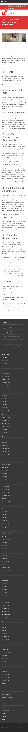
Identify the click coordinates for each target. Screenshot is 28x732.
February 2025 (5, 410)
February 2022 (5, 523)
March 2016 (5, 690)
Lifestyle (4, 707)
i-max (17, 727)
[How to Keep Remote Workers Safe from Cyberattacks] (14, 37)
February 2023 (5, 486)
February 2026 (5, 373)
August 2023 (5, 467)
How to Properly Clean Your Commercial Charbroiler (14, 274)
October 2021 (5, 536)
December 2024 (6, 417)
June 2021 (4, 548)
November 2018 (6, 646)
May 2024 (4, 439)
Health (4, 704)
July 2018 (4, 658)
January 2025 (5, 414)
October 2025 (5, 385)
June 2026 (4, 363)
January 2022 (5, 527)
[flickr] (14, 6)
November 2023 (6, 458)
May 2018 (4, 665)
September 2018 (6, 652)
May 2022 (4, 514)
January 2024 (5, 451)
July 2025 (4, 395)
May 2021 (4, 552)
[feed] (16, 6)
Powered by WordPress (7, 727)
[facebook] (9, 6)
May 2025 (4, 401)
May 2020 (4, 589)
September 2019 (6, 614)
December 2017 (6, 680)
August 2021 (5, 542)
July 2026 (4, 360)
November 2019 (6, 608)
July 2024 (4, 432)
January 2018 (5, 677)
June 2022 (4, 511)
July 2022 (4, 508)
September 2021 (6, 539)
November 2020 (6, 570)
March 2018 (5, 671)
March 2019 (5, 633)
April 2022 (4, 517)
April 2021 (4, 555)
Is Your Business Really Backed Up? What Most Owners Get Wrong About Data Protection (12, 347)
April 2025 (4, 404)
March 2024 (5, 445)
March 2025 (5, 407)
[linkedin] (24, 6)
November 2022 (6, 495)
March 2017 (5, 687)
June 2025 (4, 398)
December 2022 (6, 492)
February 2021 (5, 561)
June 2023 (4, 473)
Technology (5, 716)
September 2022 (6, 501)
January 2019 (5, 639)
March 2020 (5, 596)
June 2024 (4, 436)
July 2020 (4, 583)
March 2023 (5, 483)
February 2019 (5, 636)
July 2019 (4, 621)
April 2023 (4, 479)
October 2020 (5, 574)
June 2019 (4, 624)
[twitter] (11, 6)
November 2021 (6, 533)
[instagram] (18, 6)
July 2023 (4, 470)
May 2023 (4, 476)
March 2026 (5, 370)
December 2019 (6, 605)
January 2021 (5, 564)
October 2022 (5, 498)
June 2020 (4, 586)
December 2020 (6, 567)
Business (16, 46)
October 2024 (5, 423)
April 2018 (4, 668)
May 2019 (4, 627)
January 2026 (5, 376)
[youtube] (13, 6)
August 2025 (5, 392)
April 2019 (4, 630)
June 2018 (4, 661)
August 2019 (5, 618)
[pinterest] (22, 6)
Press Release (5, 710)
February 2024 (5, 448)
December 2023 (6, 454)
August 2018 (5, 655)
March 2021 (5, 558)
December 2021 (6, 530)
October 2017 (5, 683)
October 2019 (5, 611)
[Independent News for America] (7, 12)
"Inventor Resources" (7, 697)
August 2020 (5, 580)
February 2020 (5, 599)
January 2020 (5, 602)
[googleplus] (20, 6)
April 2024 (4, 442)
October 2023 (5, 461)
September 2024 (6, 426)
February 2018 (5, 674)
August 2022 (5, 505)
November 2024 (6, 420)
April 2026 (4, 367)
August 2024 (5, 429)
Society (4, 713)
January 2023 (5, 489)
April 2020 (4, 592)
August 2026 (5, 357)
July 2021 (4, 545)
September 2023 (6, 464)
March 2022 (5, 520)
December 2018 (6, 643)
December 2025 (6, 379)
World (3, 719)
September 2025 (6, 389)
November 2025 (6, 382)
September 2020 (6, 577)
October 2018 (5, 649)
